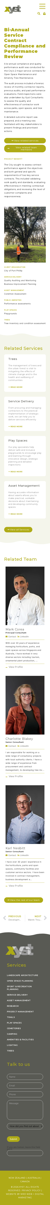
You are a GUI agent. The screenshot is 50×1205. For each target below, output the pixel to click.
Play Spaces (18, 440)
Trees (12, 359)
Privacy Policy (31, 1190)
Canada (25, 1181)
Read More (16, 387)
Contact (12, 636)
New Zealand (17, 1178)
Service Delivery (21, 401)
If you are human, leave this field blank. (23, 1148)
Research (13, 1006)
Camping (12, 1034)
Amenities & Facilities (20, 1039)
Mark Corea (15, 629)
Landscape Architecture (22, 975)
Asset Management (24, 485)
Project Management (20, 1011)
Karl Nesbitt (15, 848)
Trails (11, 1017)
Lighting (12, 1045)
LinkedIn (24, 636)
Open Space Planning (20, 981)
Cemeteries (14, 1028)
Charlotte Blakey (19, 739)
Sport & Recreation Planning (19, 988)
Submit (13, 1139)
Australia (34, 1178)
